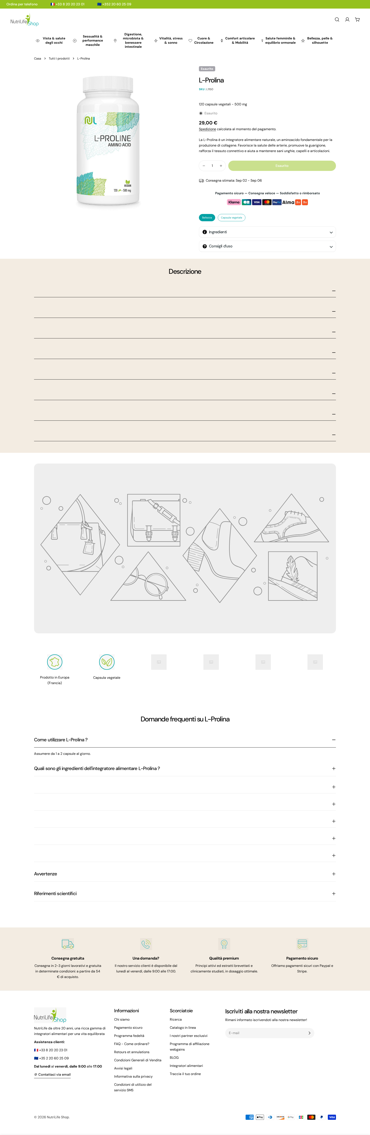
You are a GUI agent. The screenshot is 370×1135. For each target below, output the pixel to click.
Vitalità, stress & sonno (171, 40)
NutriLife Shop (58, 1117)
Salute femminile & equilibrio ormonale (280, 40)
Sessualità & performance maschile (92, 40)
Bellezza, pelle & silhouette (320, 40)
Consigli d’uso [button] (220, 246)
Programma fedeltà (129, 1035)
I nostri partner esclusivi (188, 1035)
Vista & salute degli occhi (54, 40)
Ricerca (176, 1019)
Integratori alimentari (186, 1065)
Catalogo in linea (183, 1027)
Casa (37, 58)
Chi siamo (122, 1019)
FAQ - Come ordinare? (131, 1044)
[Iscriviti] (309, 1033)
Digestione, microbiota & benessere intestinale (133, 40)
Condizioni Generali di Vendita (137, 1060)
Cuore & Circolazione (203, 40)
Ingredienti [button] (218, 232)
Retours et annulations (131, 1052)
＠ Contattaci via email (52, 1074)
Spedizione (207, 129)
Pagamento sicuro (128, 1027)
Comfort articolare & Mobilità (240, 40)
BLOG (174, 1057)
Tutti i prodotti (59, 58)
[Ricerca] (337, 19)
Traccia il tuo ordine (185, 1074)
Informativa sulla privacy (133, 1076)
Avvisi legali (123, 1068)
